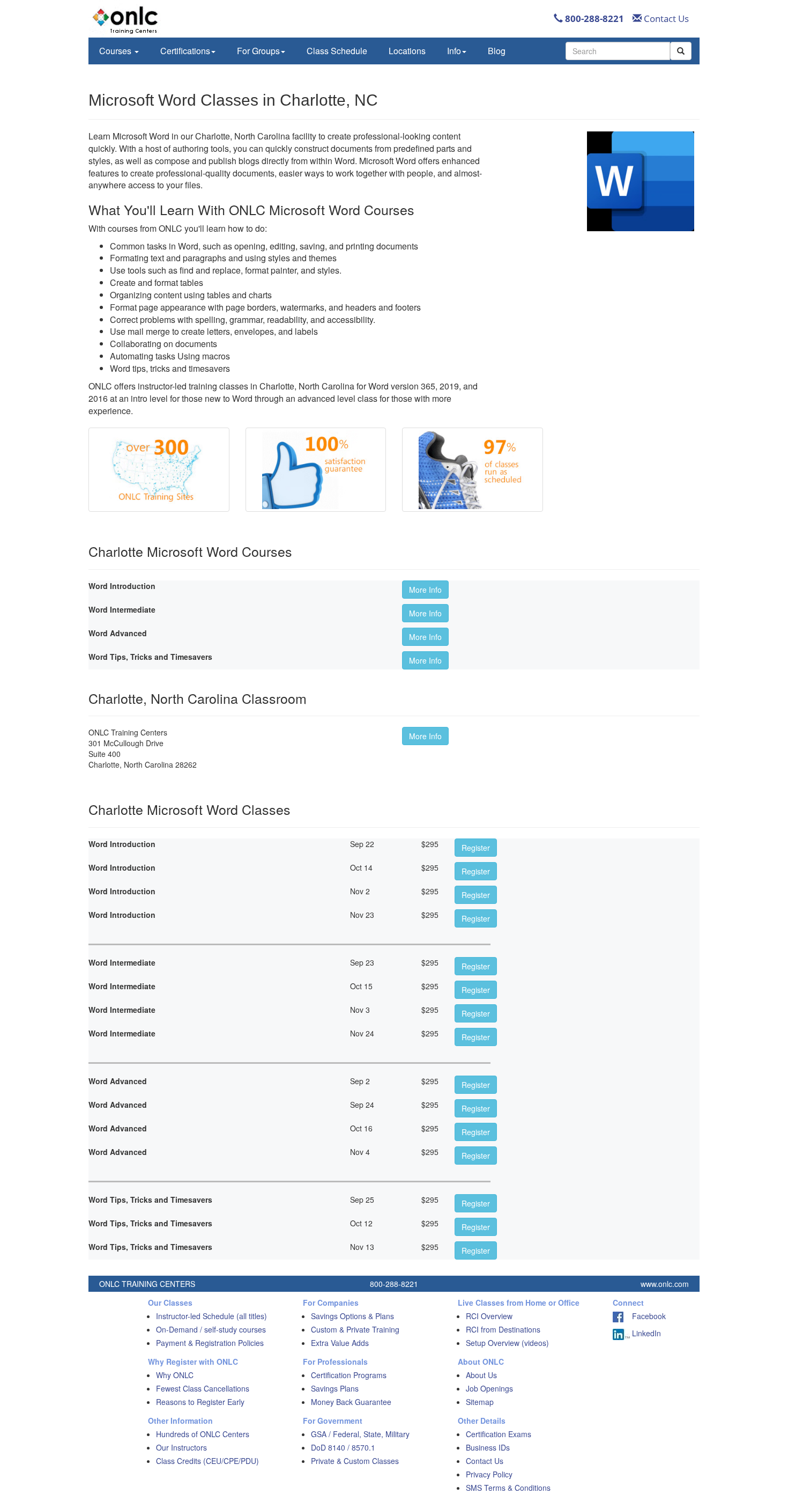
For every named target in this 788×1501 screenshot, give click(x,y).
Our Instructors (181, 1447)
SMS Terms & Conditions (508, 1487)
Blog (496, 51)
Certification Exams (498, 1434)
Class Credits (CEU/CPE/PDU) (207, 1460)
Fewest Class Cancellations (202, 1388)
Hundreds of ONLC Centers (202, 1434)
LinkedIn (645, 1333)
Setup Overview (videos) (507, 1342)
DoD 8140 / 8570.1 (343, 1447)
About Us (481, 1375)
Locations (407, 51)
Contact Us (665, 18)
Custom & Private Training (355, 1329)
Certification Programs (348, 1375)
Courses (116, 51)
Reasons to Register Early (200, 1401)
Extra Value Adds (340, 1342)
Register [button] (476, 847)
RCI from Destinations (503, 1329)
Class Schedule (337, 51)
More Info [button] (425, 589)
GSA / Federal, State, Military (360, 1434)
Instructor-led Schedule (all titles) (211, 1316)
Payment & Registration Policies (210, 1342)
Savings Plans (335, 1388)
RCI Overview (489, 1316)
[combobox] (618, 51)
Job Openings (489, 1388)
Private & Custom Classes (355, 1460)
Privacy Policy (489, 1474)
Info (454, 51)
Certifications (185, 51)
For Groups (258, 51)
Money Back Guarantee (351, 1401)
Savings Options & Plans (352, 1316)
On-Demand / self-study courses (211, 1329)
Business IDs (488, 1447)
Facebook (644, 1316)
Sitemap (480, 1401)
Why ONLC (175, 1375)
